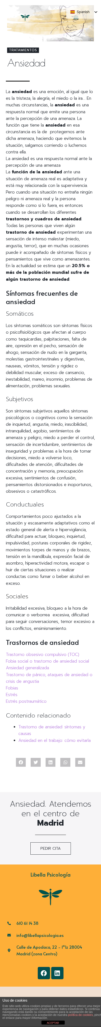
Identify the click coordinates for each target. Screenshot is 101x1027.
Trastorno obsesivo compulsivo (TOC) (42, 654)
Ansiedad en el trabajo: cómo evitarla (54, 740)
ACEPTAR (53, 1022)
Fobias (12, 688)
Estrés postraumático (26, 701)
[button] (21, 762)
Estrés (11, 694)
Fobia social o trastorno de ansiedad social (47, 661)
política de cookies (80, 1015)
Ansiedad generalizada (27, 668)
